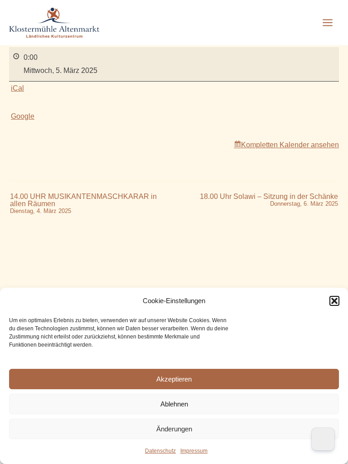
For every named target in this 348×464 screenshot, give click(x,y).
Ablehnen (174, 404)
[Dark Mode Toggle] (323, 439)
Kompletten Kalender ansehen (290, 145)
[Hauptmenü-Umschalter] (327, 22)
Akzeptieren (174, 379)
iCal (17, 88)
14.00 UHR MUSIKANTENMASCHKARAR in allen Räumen (83, 203)
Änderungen (174, 429)
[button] (334, 300)
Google (22, 116)
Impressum (194, 451)
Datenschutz (160, 451)
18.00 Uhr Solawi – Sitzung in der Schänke (269, 200)
